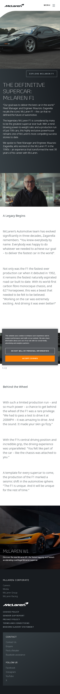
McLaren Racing (10, 596)
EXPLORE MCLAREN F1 (41, 73)
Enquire (9, 646)
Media (6, 589)
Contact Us (11, 642)
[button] (30, 190)
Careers (6, 585)
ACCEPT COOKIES (30, 358)
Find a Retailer (12, 650)
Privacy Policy (11, 619)
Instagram (11, 672)
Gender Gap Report (13, 615)
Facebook (10, 667)
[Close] (54, 332)
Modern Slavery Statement (18, 627)
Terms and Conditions (16, 623)
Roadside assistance (15, 654)
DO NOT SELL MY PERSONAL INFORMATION (30, 351)
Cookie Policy (11, 612)
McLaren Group (10, 592)
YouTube (10, 676)
